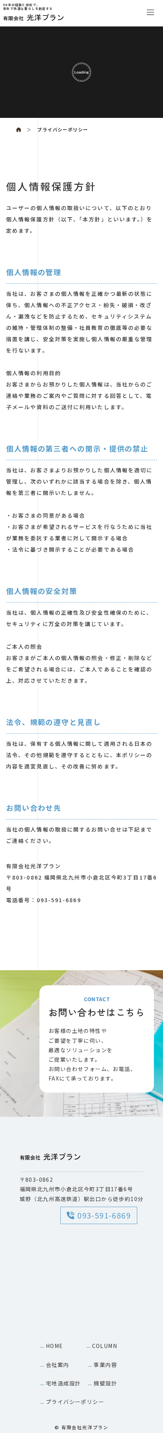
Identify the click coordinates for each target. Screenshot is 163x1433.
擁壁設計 (105, 1383)
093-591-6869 (104, 1215)
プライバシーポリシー (62, 129)
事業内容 (105, 1364)
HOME (54, 1346)
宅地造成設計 (63, 1383)
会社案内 (57, 1364)
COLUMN (104, 1346)
